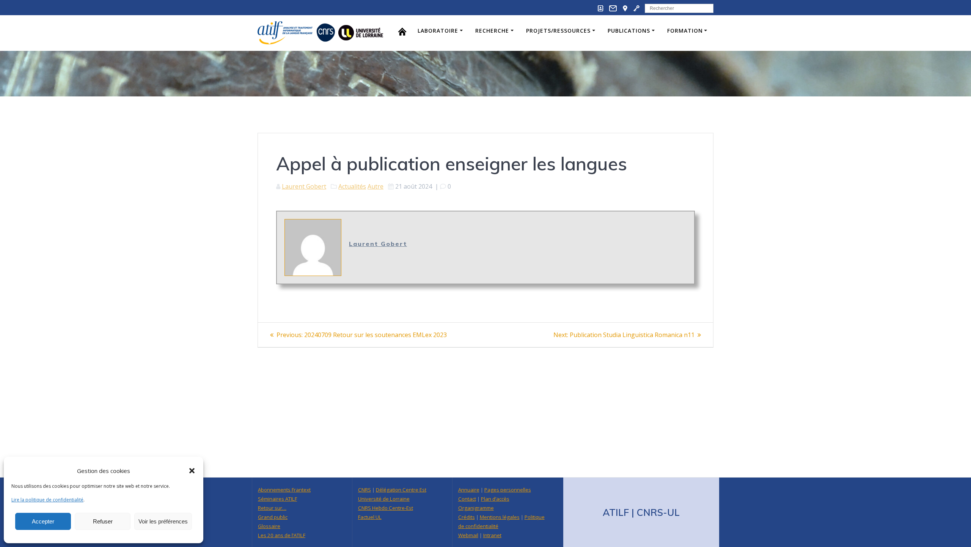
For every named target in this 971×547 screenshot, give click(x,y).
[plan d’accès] (625, 9)
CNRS (364, 489)
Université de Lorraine (384, 498)
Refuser (103, 521)
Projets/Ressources (558, 30)
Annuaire (468, 489)
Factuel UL (370, 517)
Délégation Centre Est (401, 489)
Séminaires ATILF (277, 498)
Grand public (273, 517)
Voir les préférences (163, 521)
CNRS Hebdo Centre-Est (385, 507)
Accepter (43, 521)
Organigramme (476, 507)
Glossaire (269, 526)
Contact (467, 498)
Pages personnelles (507, 489)
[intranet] (636, 9)
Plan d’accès (495, 498)
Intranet (492, 535)
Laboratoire (438, 30)
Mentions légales (500, 517)
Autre (375, 186)
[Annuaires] (601, 9)
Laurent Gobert (304, 186)
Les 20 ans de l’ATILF (281, 535)
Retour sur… (272, 507)
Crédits (466, 517)
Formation (685, 30)
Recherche (492, 30)
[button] (192, 470)
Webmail (468, 535)
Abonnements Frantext (284, 489)
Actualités (352, 186)
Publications (629, 30)
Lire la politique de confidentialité (47, 500)
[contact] (613, 9)
